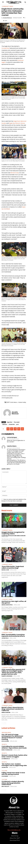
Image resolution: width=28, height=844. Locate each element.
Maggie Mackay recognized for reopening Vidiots (13, 533)
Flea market (16, 422)
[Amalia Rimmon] (7, 413)
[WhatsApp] (22, 428)
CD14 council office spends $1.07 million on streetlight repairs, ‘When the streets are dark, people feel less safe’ (13, 671)
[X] (18, 428)
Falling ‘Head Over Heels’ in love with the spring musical (13, 773)
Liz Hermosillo (6, 758)
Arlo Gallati (5, 786)
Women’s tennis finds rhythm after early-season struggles (14, 756)
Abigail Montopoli (7, 605)
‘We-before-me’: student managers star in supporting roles (14, 764)
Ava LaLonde (5, 741)
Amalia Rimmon (7, 18)
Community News (7, 530)
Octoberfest (5, 48)
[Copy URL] (11, 428)
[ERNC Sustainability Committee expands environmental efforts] (14, 622)
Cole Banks (5, 776)
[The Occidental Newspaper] (14, 2)
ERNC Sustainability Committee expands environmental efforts (13, 635)
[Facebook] (15, 428)
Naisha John (5, 570)
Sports (4, 744)
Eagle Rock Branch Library (17, 123)
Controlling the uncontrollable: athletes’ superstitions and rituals (14, 747)
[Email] (8, 428)
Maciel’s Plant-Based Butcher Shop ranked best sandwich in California (13, 709)
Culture (4, 771)
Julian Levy (5, 767)
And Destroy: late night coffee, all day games (14, 602)
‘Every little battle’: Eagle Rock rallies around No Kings (13, 567)
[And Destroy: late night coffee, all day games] (14, 589)
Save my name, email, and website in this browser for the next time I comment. (14, 500)
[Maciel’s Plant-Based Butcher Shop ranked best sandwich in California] (14, 695)
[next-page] (5, 723)
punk (17, 424)
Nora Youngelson (7, 750)
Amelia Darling (6, 712)
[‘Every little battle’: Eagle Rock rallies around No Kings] (14, 554)
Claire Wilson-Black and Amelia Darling (14, 535)
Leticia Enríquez (12, 437)
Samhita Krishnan (7, 676)
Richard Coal (14, 173)
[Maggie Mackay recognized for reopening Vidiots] (14, 520)
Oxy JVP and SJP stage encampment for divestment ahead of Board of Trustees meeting (12, 737)
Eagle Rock (9, 422)
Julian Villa (5, 638)
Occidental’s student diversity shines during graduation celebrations (13, 783)
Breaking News (6, 732)
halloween (4, 424)
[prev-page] (3, 723)
